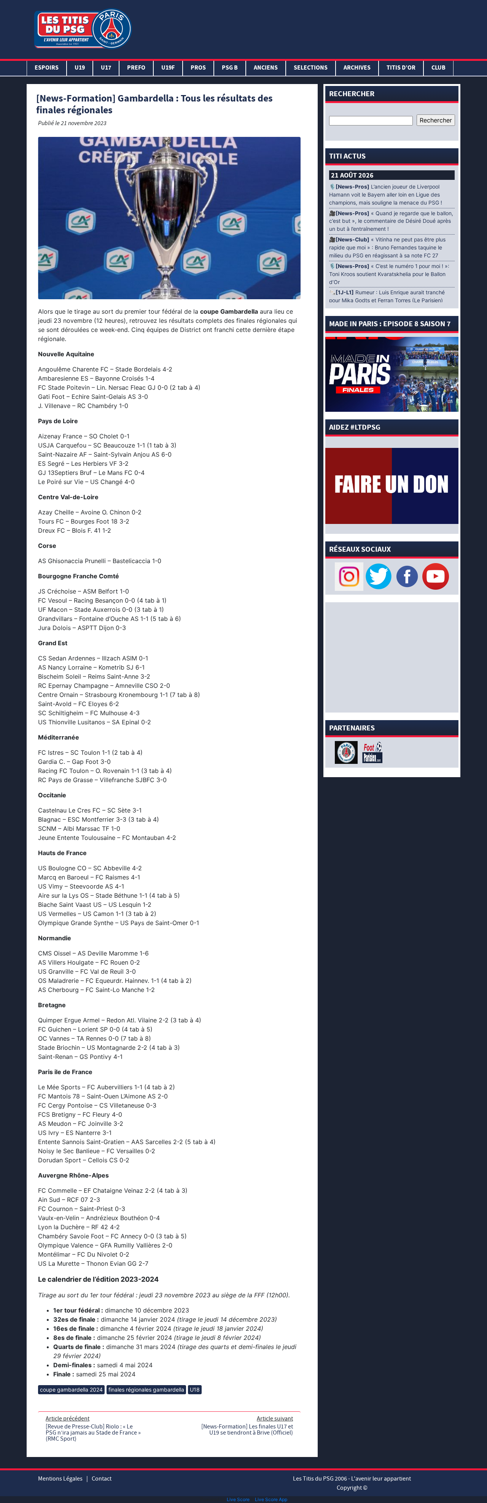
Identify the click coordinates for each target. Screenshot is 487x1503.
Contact (101, 1478)
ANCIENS (266, 68)
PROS (198, 68)
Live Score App (271, 1499)
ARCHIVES (357, 68)
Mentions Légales (60, 1478)
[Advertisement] (297, 28)
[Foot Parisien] (371, 751)
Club (438, 68)
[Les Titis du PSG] (82, 28)
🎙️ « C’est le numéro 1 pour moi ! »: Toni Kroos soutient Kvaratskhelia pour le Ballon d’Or (389, 274)
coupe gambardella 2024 (71, 1389)
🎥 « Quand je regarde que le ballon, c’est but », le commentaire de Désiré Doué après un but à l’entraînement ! (391, 221)
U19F (168, 68)
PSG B (230, 68)
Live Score (238, 1499)
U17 (106, 68)
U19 (80, 68)
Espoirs (47, 68)
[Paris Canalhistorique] (347, 751)
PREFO (136, 68)
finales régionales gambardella (146, 1389)
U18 (195, 1389)
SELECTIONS (311, 68)
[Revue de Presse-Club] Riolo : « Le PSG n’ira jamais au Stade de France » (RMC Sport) (93, 1433)
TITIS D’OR (401, 68)
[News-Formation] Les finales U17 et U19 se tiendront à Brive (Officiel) (247, 1429)
